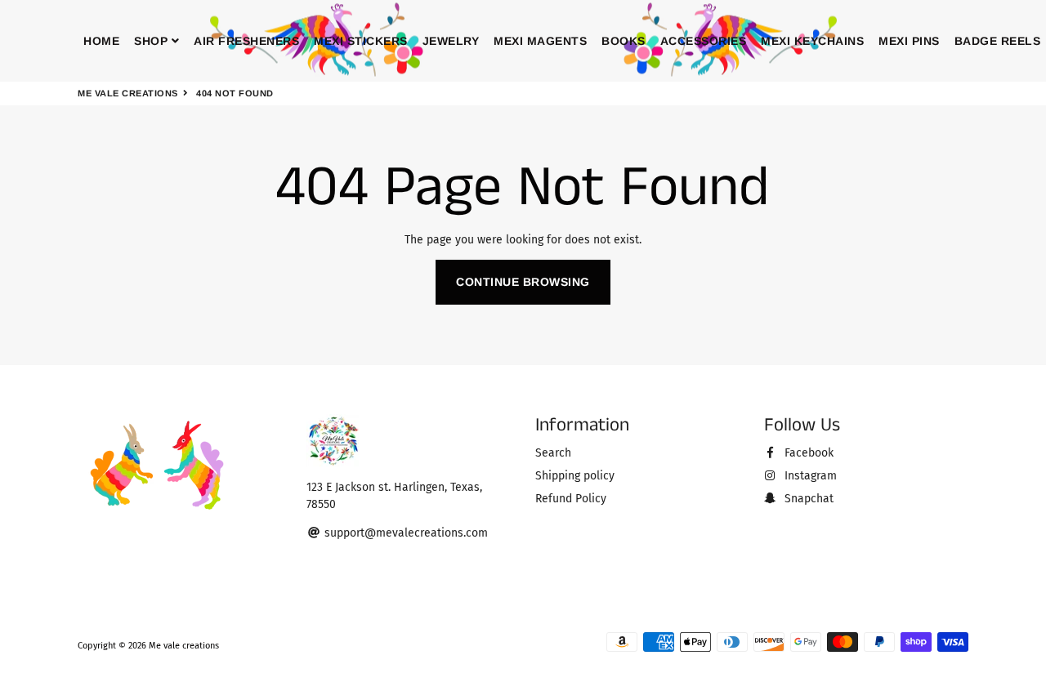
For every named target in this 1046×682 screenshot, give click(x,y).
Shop (153, 40)
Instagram (809, 476)
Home (101, 40)
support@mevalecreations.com (404, 533)
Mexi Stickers (361, 40)
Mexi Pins (909, 40)
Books (623, 40)
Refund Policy (570, 499)
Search (553, 453)
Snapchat (807, 499)
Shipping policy (575, 476)
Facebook (807, 453)
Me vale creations (128, 93)
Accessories (703, 40)
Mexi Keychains (812, 40)
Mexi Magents (540, 40)
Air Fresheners (246, 40)
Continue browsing (523, 281)
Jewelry (451, 40)
